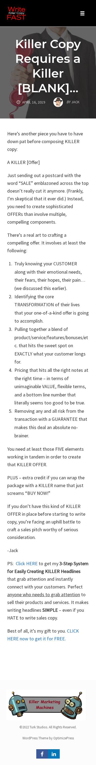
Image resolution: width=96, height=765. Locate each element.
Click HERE (27, 563)
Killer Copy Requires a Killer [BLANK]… (48, 65)
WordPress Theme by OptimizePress (48, 738)
